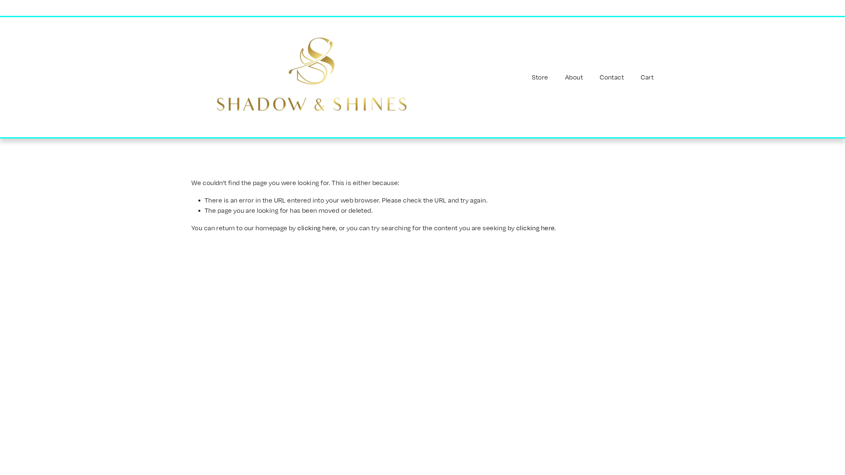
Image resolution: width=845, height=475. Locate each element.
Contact (612, 77)
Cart (647, 77)
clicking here (316, 228)
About (574, 77)
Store (540, 77)
